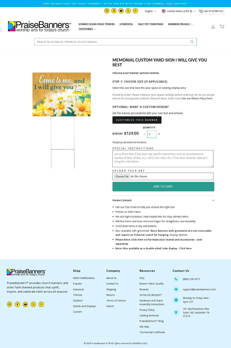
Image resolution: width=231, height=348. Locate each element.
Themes (77, 295)
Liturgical (126, 24)
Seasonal (78, 289)
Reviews (144, 289)
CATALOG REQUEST (151, 295)
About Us (111, 278)
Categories (86, 29)
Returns (110, 295)
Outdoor (78, 300)
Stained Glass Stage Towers (97, 24)
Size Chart (131, 207)
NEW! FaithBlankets (84, 278)
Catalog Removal (149, 315)
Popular (77, 283)
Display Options (179, 234)
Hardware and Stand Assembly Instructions (152, 302)
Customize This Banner (137, 119)
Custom (77, 311)
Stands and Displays (84, 306)
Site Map (144, 326)
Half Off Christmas (150, 24)
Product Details (122, 200)
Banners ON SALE (179, 24)
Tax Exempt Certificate (152, 332)
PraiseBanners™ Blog (152, 321)
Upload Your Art (128, 170)
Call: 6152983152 (213, 11)
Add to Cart (163, 186)
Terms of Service (116, 300)
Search (110, 306)
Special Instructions (133, 148)
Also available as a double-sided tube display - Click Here (157, 248)
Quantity (149, 127)
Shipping (111, 289)
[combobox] (115, 42)
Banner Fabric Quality (152, 283)
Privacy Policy (147, 309)
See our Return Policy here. (197, 98)
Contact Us (112, 283)
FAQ (142, 278)
